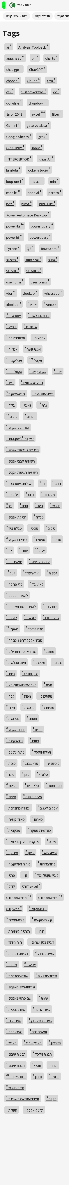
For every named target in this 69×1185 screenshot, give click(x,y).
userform (14, 281)
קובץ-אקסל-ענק (47, 875)
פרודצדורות (47, 863)
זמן (9, 505)
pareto (54, 192)
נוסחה (32, 718)
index (36, 147)
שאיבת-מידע (44, 953)
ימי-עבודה (14, 561)
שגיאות (30, 964)
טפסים (39, 539)
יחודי (23, 550)
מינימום (39, 662)
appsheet (15, 58)
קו (24, 875)
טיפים (50, 528)
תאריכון (55, 1042)
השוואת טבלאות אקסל (22, 449)
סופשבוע (52, 763)
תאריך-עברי (33, 1042)
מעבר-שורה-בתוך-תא (21, 684)
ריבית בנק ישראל (41, 942)
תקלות (11, 1109)
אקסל (35, 360)
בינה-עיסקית (15, 393)
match (37, 181)
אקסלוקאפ (37, 371)
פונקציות (13, 830)
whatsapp (53, 293)
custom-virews (33, 91)
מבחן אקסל (34, 628)
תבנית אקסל (42, 1054)
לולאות (30, 617)
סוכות (11, 763)
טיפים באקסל (16, 539)
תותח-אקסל (16, 1076)
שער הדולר (41, 1009)
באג (10, 382)
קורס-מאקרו (15, 919)
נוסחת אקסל (15, 729)
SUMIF (12, 270)
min (54, 181)
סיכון (10, 774)
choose (13, 80)
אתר (58, 371)
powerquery (40, 237)
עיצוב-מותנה (32, 796)
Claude (33, 80)
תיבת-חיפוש (15, 1087)
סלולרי (42, 774)
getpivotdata (37, 125)
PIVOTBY (47, 203)
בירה (10, 405)
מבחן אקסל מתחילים (21, 651)
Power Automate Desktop (27, 214)
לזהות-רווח (51, 617)
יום (9, 550)
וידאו (56, 483)
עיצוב (11, 796)
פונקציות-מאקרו (39, 830)
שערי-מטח (14, 1031)
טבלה (39, 516)
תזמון (37, 1076)
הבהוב (30, 416)
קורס (10, 886)
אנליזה (11, 349)
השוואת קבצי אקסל (20, 460)
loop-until (14, 181)
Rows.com (50, 248)
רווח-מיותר (14, 942)
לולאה (11, 617)
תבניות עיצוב (15, 1054)
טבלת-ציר (14, 528)
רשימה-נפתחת (17, 953)
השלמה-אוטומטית (19, 483)
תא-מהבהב (38, 1031)
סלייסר (11, 785)
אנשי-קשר (33, 349)
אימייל (11, 326)
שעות (43, 998)
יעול (10, 572)
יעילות (52, 572)
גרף (42, 405)
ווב (42, 483)
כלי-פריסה (14, 584)
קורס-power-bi (18, 897)
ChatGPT (37, 69)
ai (8, 47)
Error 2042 (15, 114)
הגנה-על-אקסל (17, 427)
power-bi (14, 225)
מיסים (57, 662)
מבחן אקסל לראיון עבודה (24, 640)
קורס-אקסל (38, 908)
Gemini (12, 125)
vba (10, 293)
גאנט (26, 405)
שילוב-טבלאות (46, 975)
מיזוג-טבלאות (16, 662)
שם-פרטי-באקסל (18, 998)
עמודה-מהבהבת (18, 807)
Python (12, 248)
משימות (48, 707)
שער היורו (13, 1020)
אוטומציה (13, 315)
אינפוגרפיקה (15, 337)
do (56, 91)
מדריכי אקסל (42, 16)
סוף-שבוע (30, 763)
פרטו (10, 875)
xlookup (13, 304)
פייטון (30, 852)
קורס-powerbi (50, 897)
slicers (12, 259)
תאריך (11, 1042)
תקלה (51, 1098)
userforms (40, 281)
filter (56, 114)
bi (35, 58)
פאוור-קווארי (15, 819)
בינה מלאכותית (32, 382)
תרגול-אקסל (33, 1109)
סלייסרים (32, 785)
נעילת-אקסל (41, 751)
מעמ (48, 684)
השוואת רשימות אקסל (22, 472)
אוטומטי (50, 304)
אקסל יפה (14, 371)
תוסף (36, 1065)
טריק (56, 539)
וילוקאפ (12, 494)
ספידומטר (54, 785)
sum (52, 259)
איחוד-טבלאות (38, 315)
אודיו (32, 304)
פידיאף (12, 852)
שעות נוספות (15, 1009)
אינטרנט (30, 326)
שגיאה (11, 964)
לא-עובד (36, 584)
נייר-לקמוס (14, 740)
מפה (10, 696)
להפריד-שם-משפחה (21, 606)
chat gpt (14, 69)
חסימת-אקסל (16, 516)
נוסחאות (12, 718)
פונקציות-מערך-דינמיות (22, 841)
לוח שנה (50, 606)
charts (51, 58)
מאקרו (12, 628)
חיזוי (39, 505)
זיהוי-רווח (48, 494)
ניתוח (34, 740)
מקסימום (45, 696)
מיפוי (10, 673)
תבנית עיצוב (15, 1065)
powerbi (14, 237)
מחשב (49, 651)
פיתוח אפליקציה (18, 863)
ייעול (40, 550)
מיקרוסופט (30, 673)
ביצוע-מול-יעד (43, 393)
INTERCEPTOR (18, 158)
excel (38, 114)
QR (30, 248)
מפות (26, 696)
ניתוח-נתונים (15, 751)
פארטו (37, 819)
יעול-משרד (30, 572)
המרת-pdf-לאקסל (20, 438)
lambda (13, 169)
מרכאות (28, 707)
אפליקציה (14, 360)
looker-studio (38, 169)
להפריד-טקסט (17, 595)
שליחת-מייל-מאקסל (20, 986)
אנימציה (38, 337)
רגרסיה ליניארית (18, 931)
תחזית (54, 1076)
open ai (34, 192)
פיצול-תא (49, 852)
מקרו (10, 707)
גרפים (11, 416)
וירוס (30, 494)
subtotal (33, 259)
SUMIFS (33, 270)
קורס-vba (14, 908)
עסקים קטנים (48, 807)
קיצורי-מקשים (42, 919)
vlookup (30, 293)
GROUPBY (15, 147)
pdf (10, 203)
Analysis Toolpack (33, 47)
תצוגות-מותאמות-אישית (22, 1098)
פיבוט (51, 841)
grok (42, 136)
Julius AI (45, 158)
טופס (33, 528)
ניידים (38, 729)
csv (9, 91)
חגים (24, 505)
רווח (41, 931)
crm (51, 80)
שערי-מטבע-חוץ (40, 1020)
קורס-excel (31, 886)
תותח (52, 1065)
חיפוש (55, 505)
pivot (26, 203)
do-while (13, 102)
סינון (25, 774)
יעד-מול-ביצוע (39, 561)
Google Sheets (18, 136)
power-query (42, 225)
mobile (13, 192)
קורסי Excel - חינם (16, 16)
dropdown (38, 102)
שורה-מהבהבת (17, 975)
